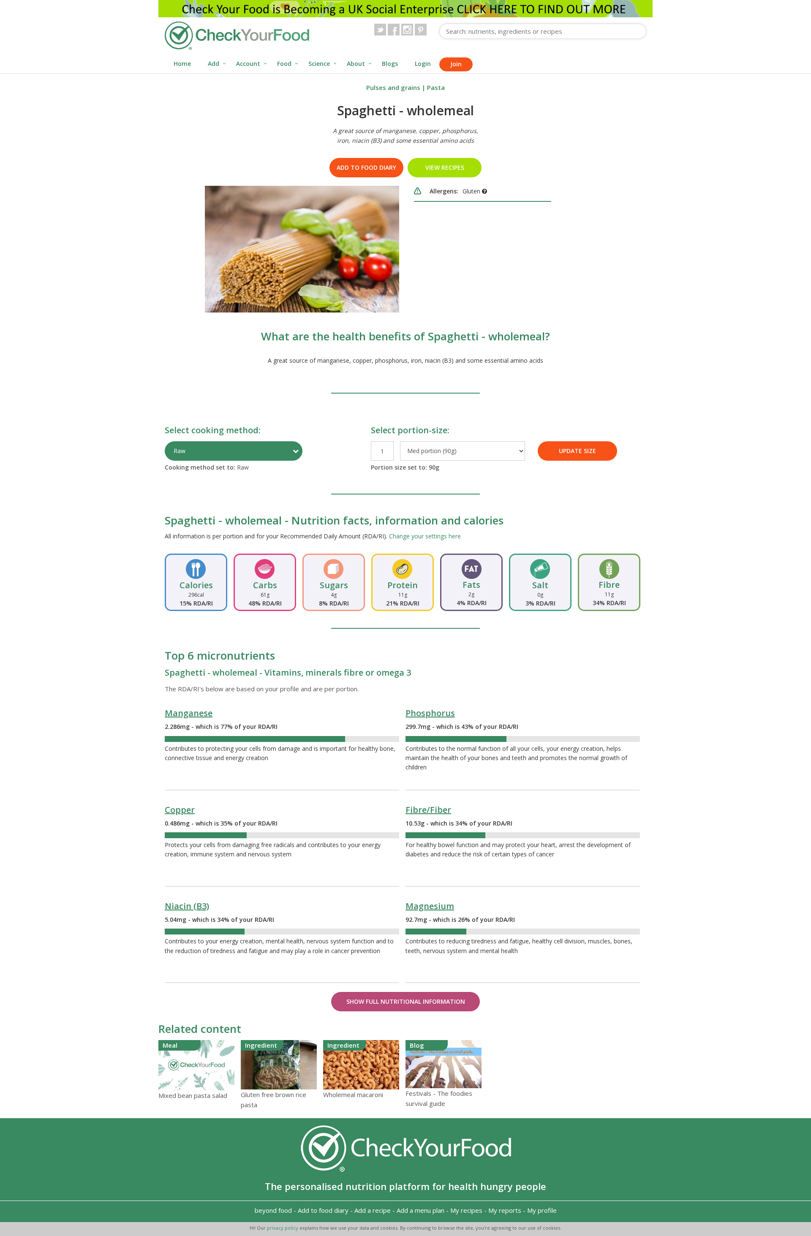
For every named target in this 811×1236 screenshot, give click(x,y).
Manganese (188, 713)
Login (423, 64)
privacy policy (283, 1228)
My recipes (466, 1210)
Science (319, 64)
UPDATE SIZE (577, 451)
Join (456, 64)
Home (182, 64)
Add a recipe (372, 1210)
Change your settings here (425, 536)
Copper (180, 809)
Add (213, 64)
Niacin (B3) (187, 906)
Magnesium (430, 906)
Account (248, 64)
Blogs (390, 64)
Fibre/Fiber (428, 809)
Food (284, 64)
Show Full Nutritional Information (405, 1001)
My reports (504, 1210)
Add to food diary (366, 167)
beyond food (273, 1210)
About (356, 64)
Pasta (436, 87)
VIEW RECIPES (444, 167)
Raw (179, 451)
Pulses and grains (393, 87)
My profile (542, 1210)
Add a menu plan (420, 1210)
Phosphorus (430, 713)
